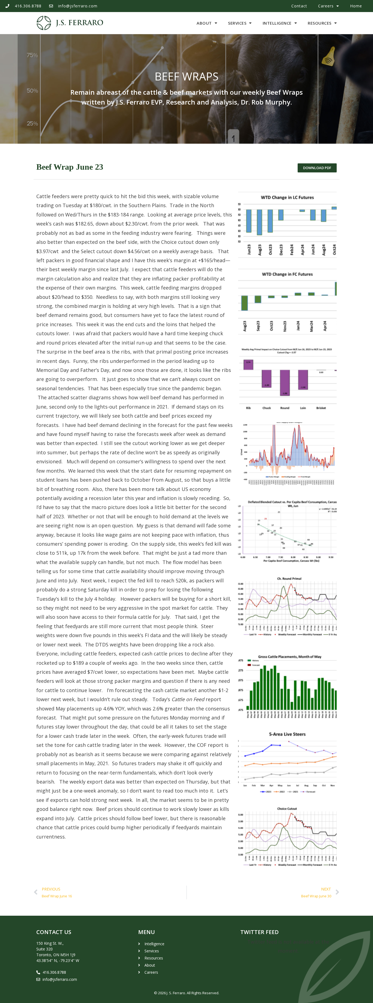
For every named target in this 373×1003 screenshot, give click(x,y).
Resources (319, 23)
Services (237, 23)
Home (356, 5)
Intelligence (277, 23)
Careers (326, 5)
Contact (299, 5)
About (204, 23)
